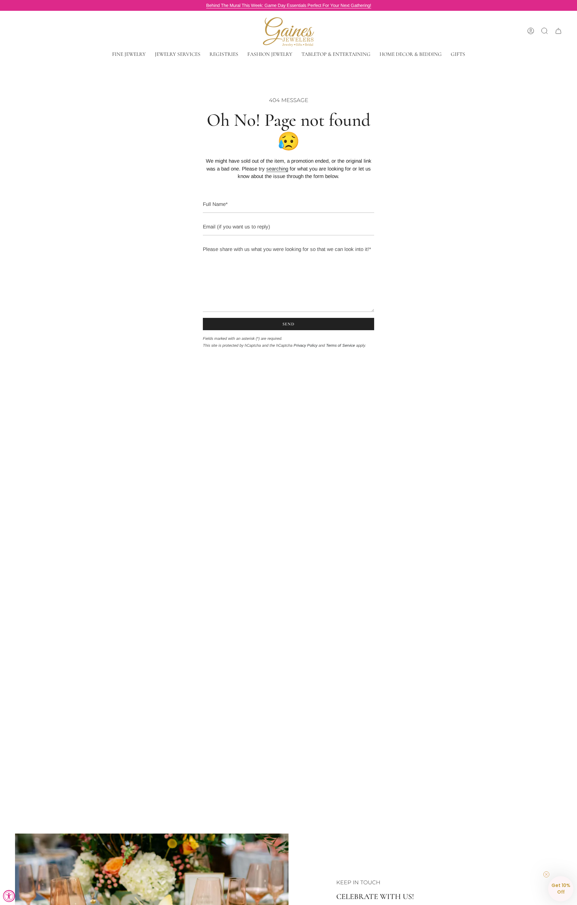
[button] (129, 54)
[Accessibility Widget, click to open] (9, 896)
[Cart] (558, 31)
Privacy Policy (305, 345)
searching (277, 169)
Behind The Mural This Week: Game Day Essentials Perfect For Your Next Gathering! (288, 5)
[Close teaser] (546, 874)
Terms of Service (340, 345)
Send (288, 324)
